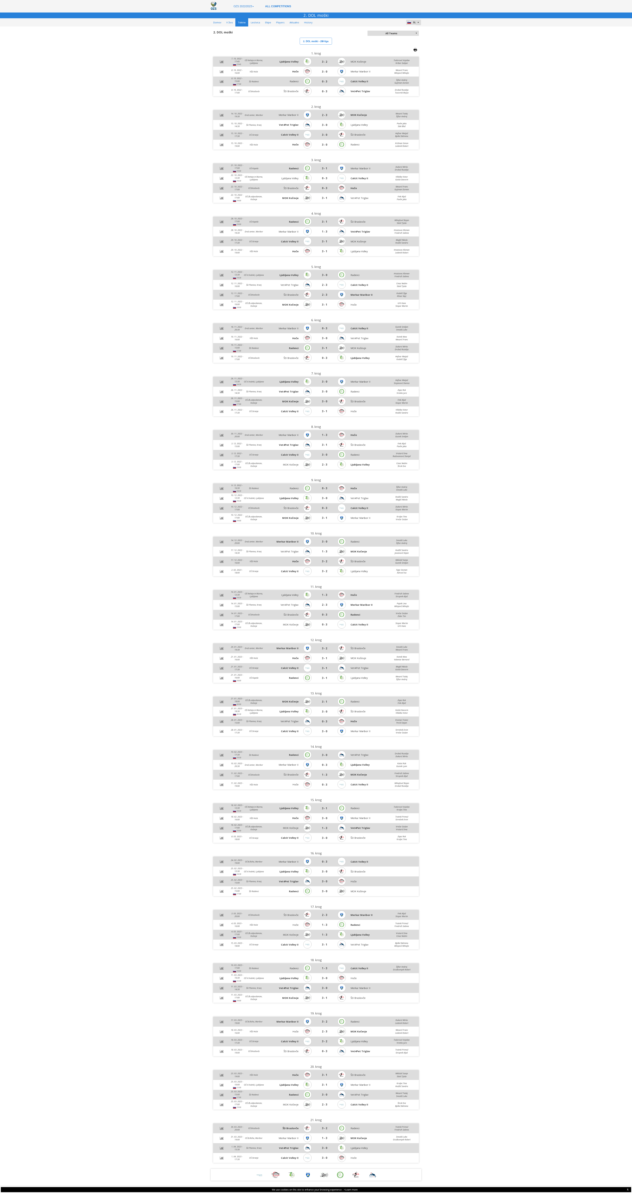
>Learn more (351, 1189)
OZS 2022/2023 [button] (243, 6)
